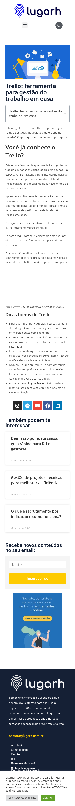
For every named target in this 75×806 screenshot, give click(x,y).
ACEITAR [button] (47, 797)
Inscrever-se (37, 579)
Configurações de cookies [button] (22, 797)
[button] (25, 25)
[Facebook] (47, 405)
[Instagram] (17, 405)
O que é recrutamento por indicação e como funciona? (36, 514)
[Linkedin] (57, 405)
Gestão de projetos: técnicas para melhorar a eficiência (36, 480)
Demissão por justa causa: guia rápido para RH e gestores (34, 444)
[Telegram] (27, 405)
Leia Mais (22, 790)
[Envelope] (37, 405)
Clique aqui (24, 137)
